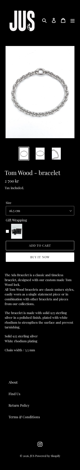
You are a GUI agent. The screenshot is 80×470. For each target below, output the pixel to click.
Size (8, 203)
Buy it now (40, 257)
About (13, 382)
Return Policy (19, 405)
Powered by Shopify (47, 456)
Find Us (14, 393)
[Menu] (72, 20)
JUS (32, 456)
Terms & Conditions (24, 417)
